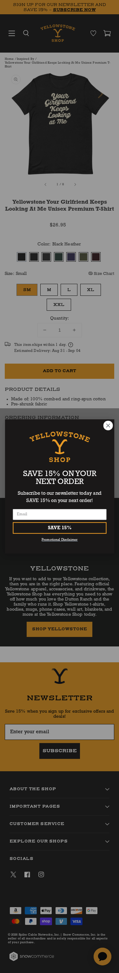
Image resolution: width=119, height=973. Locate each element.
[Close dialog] (108, 425)
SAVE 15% (59, 527)
